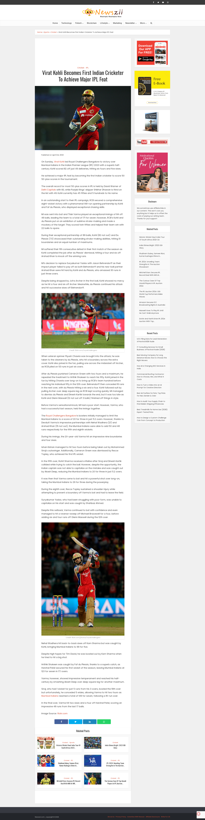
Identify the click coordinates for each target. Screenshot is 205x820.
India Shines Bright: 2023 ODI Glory (115, 746)
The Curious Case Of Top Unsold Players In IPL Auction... (115, 782)
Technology (66, 23)
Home (55, 23)
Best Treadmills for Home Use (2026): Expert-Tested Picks (152, 410)
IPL (87, 67)
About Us (111, 817)
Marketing (117, 23)
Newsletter (130, 23)
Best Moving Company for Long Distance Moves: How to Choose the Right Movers (152, 358)
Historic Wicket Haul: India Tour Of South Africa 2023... (68, 746)
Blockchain (92, 23)
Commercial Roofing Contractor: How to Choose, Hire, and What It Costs (150, 377)
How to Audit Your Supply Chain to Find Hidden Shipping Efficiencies (151, 402)
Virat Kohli (59, 161)
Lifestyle (104, 23)
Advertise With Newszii (135, 817)
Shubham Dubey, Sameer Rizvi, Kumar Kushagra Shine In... (68, 764)
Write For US (165, 817)
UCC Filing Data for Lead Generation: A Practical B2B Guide (152, 340)
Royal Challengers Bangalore (61, 415)
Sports (46, 32)
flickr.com (62, 713)
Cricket (54, 32)
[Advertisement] (83, 50)
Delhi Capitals (48, 189)
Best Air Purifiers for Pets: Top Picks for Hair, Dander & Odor (151, 394)
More (142, 23)
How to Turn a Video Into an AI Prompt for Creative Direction (149, 386)
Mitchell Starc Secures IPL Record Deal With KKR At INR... (68, 782)
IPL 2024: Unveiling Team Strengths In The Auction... (115, 764)
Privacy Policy (121, 817)
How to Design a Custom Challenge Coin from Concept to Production (151, 419)
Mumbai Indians (49, 695)
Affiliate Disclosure (153, 817)
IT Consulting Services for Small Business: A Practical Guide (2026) (151, 348)
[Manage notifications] (198, 814)
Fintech (78, 23)
